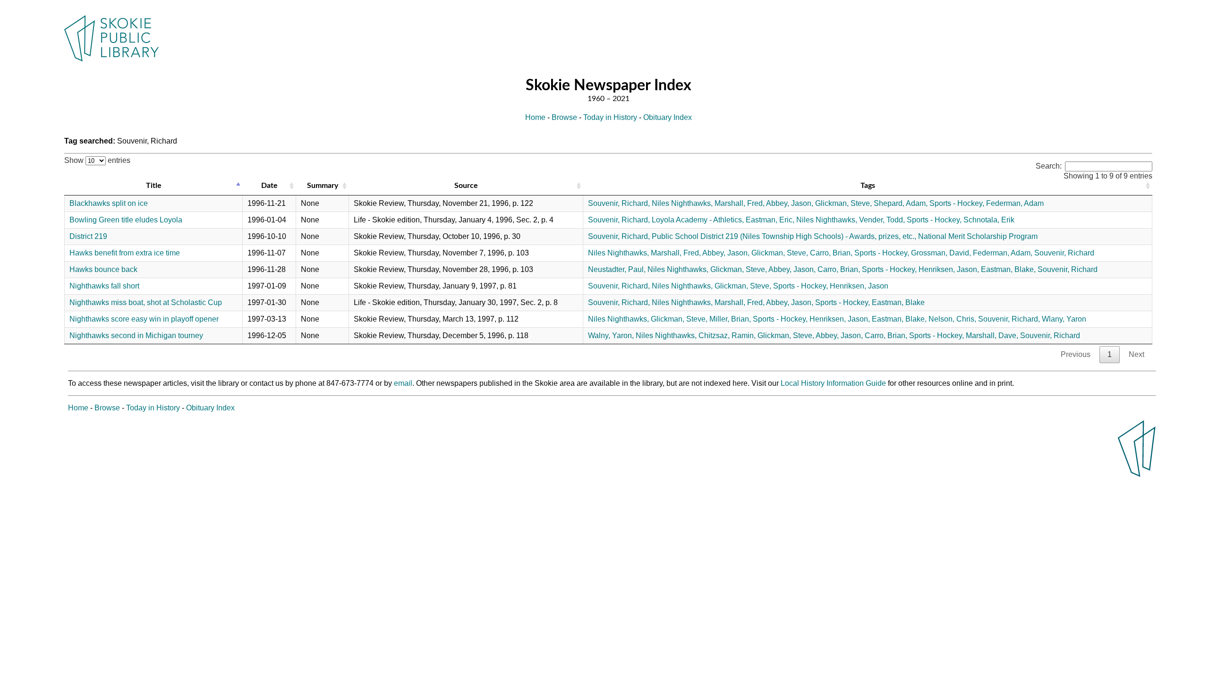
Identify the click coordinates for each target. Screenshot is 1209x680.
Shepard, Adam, (901, 203)
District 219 (88, 236)
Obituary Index (667, 117)
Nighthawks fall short (104, 286)
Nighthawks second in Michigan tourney (136, 336)
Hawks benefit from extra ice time (124, 253)
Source (466, 185)
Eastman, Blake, (1008, 269)
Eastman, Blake (898, 302)
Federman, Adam (1015, 203)
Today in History (610, 117)
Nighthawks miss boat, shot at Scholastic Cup (145, 302)
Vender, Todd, (882, 220)
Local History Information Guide (833, 383)
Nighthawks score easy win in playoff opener (144, 319)
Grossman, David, (941, 253)
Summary (322, 185)
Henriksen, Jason (859, 286)
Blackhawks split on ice (108, 203)
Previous (1075, 354)
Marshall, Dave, (992, 336)
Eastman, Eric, (770, 220)
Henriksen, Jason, (949, 269)
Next (1136, 354)
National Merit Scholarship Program (978, 236)
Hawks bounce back (103, 269)
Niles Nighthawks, (682, 203)
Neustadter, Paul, (617, 269)
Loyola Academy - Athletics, (698, 220)
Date (269, 185)
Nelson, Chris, (952, 319)
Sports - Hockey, (956, 203)
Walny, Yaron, (611, 336)
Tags (867, 185)
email (403, 383)
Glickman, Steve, (843, 203)
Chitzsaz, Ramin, (727, 336)
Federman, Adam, (1002, 253)
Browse (564, 117)
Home (535, 117)
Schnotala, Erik (988, 220)
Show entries (97, 160)
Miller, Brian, (730, 319)
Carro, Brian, (831, 253)
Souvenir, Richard (1064, 253)
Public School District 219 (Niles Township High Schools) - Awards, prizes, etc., (784, 236)
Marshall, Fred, (740, 203)
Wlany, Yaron (1064, 319)
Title (154, 185)
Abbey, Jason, (789, 203)
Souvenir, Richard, (619, 203)
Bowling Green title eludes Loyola (125, 220)
